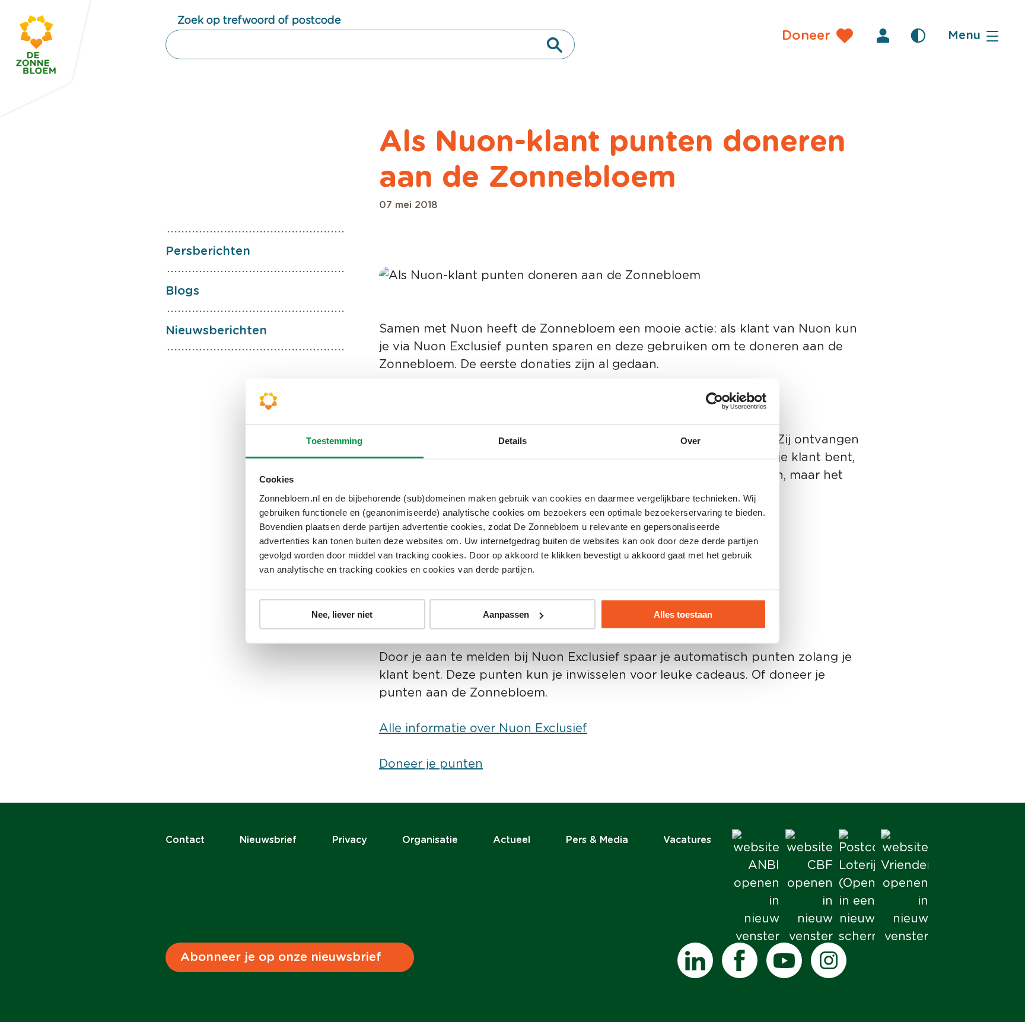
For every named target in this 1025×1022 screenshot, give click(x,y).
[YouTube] (784, 960)
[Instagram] (828, 960)
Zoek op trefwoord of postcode (259, 20)
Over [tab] (690, 440)
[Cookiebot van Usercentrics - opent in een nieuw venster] (714, 401)
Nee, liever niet (342, 614)
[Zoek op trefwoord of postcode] (554, 45)
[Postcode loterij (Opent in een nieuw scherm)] (857, 887)
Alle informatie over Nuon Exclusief (483, 728)
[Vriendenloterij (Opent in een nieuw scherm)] (904, 887)
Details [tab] (512, 440)
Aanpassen (506, 614)
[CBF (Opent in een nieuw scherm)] (809, 887)
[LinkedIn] (695, 960)
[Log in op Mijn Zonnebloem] (882, 35)
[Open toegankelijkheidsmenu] (918, 35)
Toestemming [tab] (334, 440)
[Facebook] (739, 960)
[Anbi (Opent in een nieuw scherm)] (755, 887)
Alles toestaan (683, 614)
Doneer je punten (431, 764)
